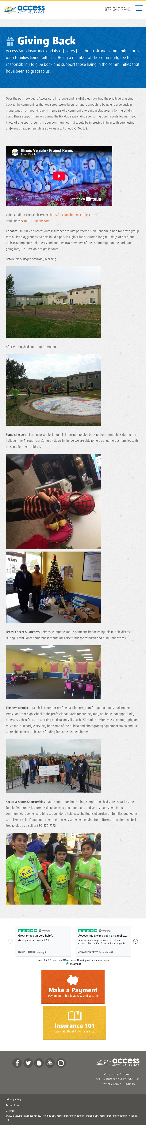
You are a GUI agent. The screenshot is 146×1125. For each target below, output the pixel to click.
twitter (28, 1063)
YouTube (50, 1063)
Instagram (61, 1063)
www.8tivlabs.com (37, 221)
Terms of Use (12, 1105)
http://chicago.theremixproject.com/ (74, 215)
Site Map (10, 1111)
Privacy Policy (13, 1099)
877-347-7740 (117, 9)
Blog (39, 1063)
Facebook (17, 1063)
